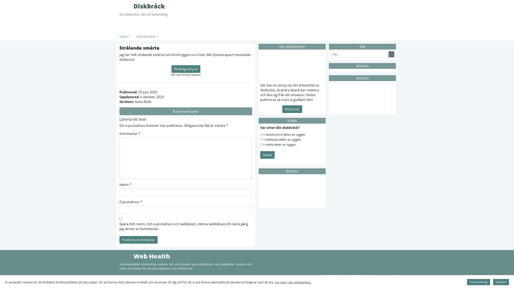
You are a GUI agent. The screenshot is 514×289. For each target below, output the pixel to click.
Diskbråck (125, 6)
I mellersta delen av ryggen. (283, 139)
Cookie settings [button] (478, 282)
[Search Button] (391, 54)
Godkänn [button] (501, 282)
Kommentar (129, 133)
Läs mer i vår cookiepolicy (293, 282)
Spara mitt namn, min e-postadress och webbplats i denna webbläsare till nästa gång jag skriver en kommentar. (183, 226)
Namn (125, 184)
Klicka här (292, 109)
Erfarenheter (146, 36)
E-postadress (130, 202)
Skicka (267, 155)
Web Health (125, 256)
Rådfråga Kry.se (186, 69)
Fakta (124, 36)
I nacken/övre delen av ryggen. (285, 134)
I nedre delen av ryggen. (280, 144)
